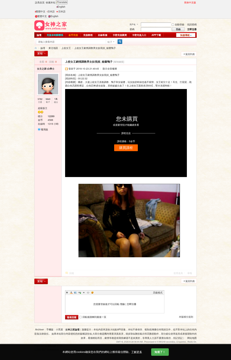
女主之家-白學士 (45, 68)
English (61, 6)
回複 (71, 273)
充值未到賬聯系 (55, 35)
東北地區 (53, 48)
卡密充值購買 (120, 35)
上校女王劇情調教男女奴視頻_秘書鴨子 (95, 48)
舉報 (189, 273)
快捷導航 (185, 35)
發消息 (44, 129)
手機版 (49, 329)
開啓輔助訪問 (182, 2)
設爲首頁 (39, 2)
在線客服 (102, 35)
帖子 (110, 41)
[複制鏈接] (118, 61)
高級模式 (158, 292)
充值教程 (88, 35)
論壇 (39, 35)
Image (75, 292)
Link (79, 292)
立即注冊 (192, 29)
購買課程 (126, 148)
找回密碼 (192, 24)
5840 (48, 98)
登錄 (122, 304)
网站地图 (192, 338)
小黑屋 (59, 329)
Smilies (92, 292)
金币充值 (73, 35)
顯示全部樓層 (110, 68)
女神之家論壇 (35, 48)
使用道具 (178, 273)
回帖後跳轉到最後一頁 (94, 317)
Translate (62, 2)
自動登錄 (179, 24)
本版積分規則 (186, 316)
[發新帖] (41, 53)
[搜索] (119, 42)
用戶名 (133, 24)
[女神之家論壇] (50, 25)
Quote (84, 292)
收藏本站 (50, 2)
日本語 (51, 11)
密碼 (132, 29)
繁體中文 (40, 11)
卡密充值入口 (139, 35)
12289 (51, 116)
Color (71, 292)
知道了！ (160, 352)
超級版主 (42, 108)
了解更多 (136, 352)
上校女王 (66, 48)
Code (88, 292)
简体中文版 (190, 2)
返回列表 (190, 54)
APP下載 (156, 35)
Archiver (39, 329)
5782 (40, 98)
